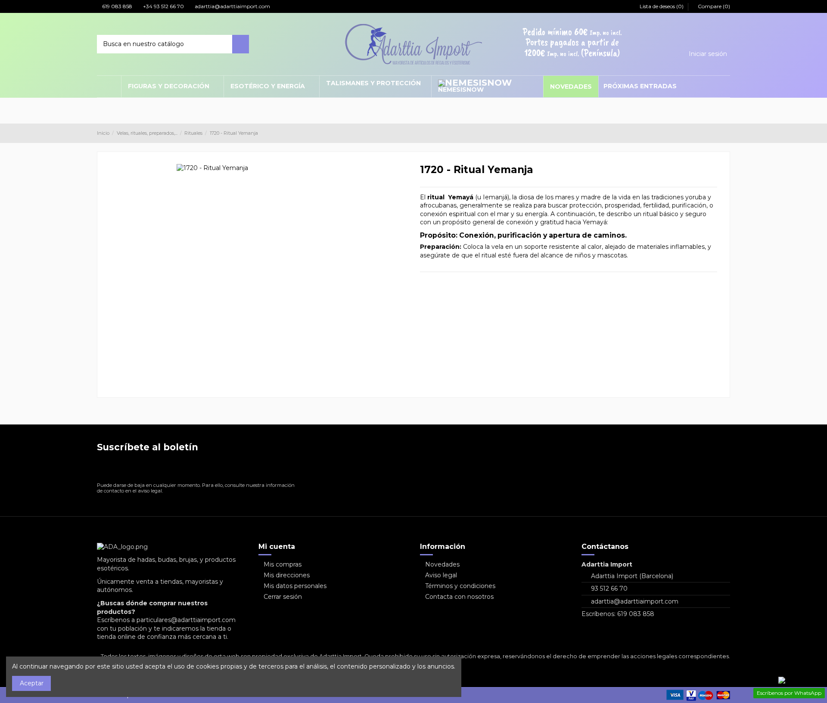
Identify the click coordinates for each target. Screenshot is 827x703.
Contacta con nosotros (459, 597)
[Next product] (726, 132)
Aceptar (32, 683)
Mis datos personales (295, 586)
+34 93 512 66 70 (163, 6)
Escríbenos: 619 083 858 (617, 614)
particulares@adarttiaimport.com (186, 620)
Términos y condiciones (460, 586)
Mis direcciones (287, 575)
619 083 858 (116, 6)
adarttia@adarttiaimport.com (231, 6)
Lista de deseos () (661, 6)
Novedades (442, 564)
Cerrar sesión (283, 597)
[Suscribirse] (291, 469)
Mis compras (283, 564)
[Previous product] (718, 132)
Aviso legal (441, 575)
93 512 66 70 (609, 588)
